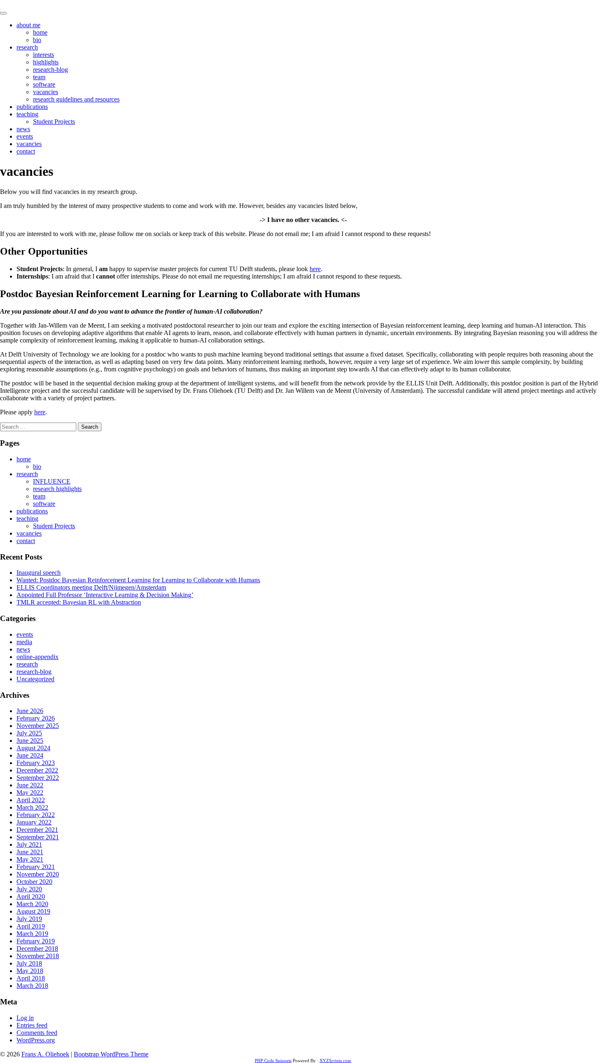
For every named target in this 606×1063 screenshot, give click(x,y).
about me (28, 24)
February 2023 (35, 762)
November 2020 (37, 874)
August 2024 (33, 747)
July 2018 (29, 963)
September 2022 (37, 777)
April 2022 (30, 799)
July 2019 (29, 918)
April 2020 (30, 896)
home (40, 32)
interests (43, 54)
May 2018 (29, 970)
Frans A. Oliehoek (24, 3)
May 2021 (29, 859)
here (315, 268)
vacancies (45, 91)
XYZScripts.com (335, 1060)
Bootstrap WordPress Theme (111, 1054)
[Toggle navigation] (3, 13)
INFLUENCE (51, 481)
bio (37, 39)
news (23, 128)
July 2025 (29, 733)
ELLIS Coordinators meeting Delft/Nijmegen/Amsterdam (91, 587)
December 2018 (37, 948)
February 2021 (35, 866)
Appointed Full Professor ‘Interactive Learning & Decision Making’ (104, 594)
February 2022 (35, 814)
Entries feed (31, 1025)
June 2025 (29, 740)
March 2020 (32, 903)
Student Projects (54, 121)
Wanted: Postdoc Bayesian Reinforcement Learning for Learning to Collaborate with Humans (138, 579)
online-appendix (37, 656)
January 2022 (34, 822)
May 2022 (29, 792)
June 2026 (29, 710)
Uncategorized (35, 679)
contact (25, 151)
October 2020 (34, 881)
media (24, 641)
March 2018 (32, 985)
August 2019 (33, 911)
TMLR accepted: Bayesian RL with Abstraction (78, 602)
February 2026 (35, 718)
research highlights (57, 488)
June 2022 (29, 785)
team (39, 76)
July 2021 (29, 844)
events (24, 136)
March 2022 (32, 807)
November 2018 (37, 955)
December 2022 (37, 770)
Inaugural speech (38, 572)
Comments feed (36, 1032)
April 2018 (30, 978)
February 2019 (35, 941)
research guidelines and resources (76, 99)
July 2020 (29, 889)
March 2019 (32, 933)
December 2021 (37, 829)
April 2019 (30, 926)
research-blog (50, 69)
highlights (46, 62)
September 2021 (37, 837)
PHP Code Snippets (273, 1060)
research (27, 47)
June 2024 (29, 755)
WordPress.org (35, 1040)
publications (32, 106)
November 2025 (37, 725)
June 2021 (29, 851)
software (44, 84)
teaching (27, 114)
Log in (25, 1017)
